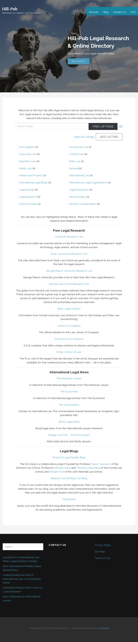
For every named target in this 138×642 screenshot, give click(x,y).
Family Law (25, 168)
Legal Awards (26, 189)
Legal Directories (79, 189)
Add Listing (109, 136)
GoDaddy (104, 628)
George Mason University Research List (69, 270)
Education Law (27, 161)
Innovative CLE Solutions (68, 338)
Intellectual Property (31, 175)
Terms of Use (102, 558)
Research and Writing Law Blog (69, 478)
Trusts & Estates (28, 204)
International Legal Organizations (88, 182)
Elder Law (75, 161)
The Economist (68, 391)
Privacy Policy (103, 545)
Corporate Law (27, 154)
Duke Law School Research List (69, 253)
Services (93, 12)
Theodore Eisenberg (88, 467)
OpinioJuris (69, 499)
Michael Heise (62, 467)
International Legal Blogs (33, 182)
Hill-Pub (9, 8)
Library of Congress (68, 325)
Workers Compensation (82, 204)
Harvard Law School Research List (69, 284)
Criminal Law (76, 154)
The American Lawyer (69, 378)
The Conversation (68, 404)
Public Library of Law (68, 352)
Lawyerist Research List (69, 236)
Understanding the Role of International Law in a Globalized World (22, 579)
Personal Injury (77, 196)
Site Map (100, 551)
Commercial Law (78, 147)
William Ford (56, 471)
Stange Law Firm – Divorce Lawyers (69, 435)
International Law (79, 175)
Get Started (78, 61)
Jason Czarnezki (101, 464)
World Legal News (69, 421)
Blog (105, 12)
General (73, 168)
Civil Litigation (27, 147)
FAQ (133, 12)
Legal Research (28, 196)
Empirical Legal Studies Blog (69, 457)
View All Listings (84, 136)
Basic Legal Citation (69, 308)
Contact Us (119, 12)
